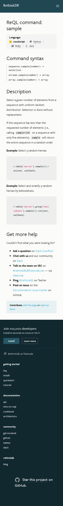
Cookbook (8, 411)
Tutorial (7, 385)
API (4, 402)
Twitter (6, 443)
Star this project (34, 479)
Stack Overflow (44, 251)
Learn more (30, 341)
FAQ (5, 370)
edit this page (30, 305)
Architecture (10, 416)
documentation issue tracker (30, 290)
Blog (5, 464)
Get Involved (9, 433)
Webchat (18, 275)
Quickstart (8, 380)
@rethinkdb (26, 280)
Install (11, 341)
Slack (20, 261)
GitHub (6, 438)
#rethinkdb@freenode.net (28, 270)
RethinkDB (11, 5)
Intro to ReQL (9, 406)
